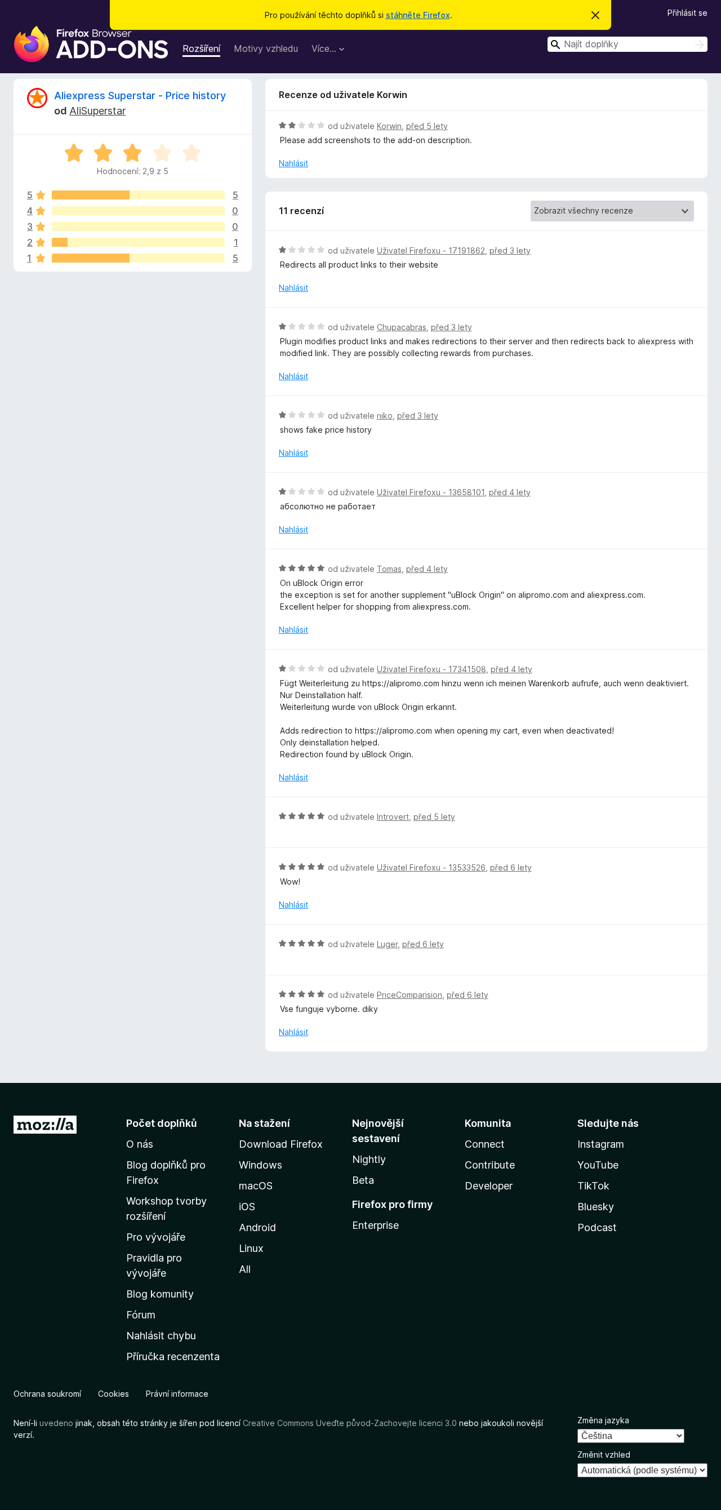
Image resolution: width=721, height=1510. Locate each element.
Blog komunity (160, 1294)
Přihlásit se (687, 12)
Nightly (369, 1159)
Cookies (113, 1393)
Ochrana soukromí (47, 1393)
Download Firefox (281, 1144)
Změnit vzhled (603, 1454)
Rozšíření (201, 48)
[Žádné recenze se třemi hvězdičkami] (138, 226)
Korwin (389, 126)
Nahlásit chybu (161, 1336)
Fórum (140, 1315)
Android (257, 1227)
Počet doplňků (161, 1123)
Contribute (490, 1165)
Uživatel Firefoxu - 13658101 (430, 492)
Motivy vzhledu (266, 48)
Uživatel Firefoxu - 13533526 (431, 867)
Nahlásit (293, 163)
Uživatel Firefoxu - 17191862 (431, 250)
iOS (247, 1207)
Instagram (600, 1144)
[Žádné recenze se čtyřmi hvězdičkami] (138, 210)
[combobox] (627, 44)
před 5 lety (427, 126)
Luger (387, 944)
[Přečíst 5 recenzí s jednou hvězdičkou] (138, 258)
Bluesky (595, 1207)
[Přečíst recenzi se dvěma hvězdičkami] (138, 242)
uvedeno (57, 1423)
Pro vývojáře (155, 1237)
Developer (489, 1186)
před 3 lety (510, 250)
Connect (485, 1144)
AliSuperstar (97, 111)
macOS (256, 1186)
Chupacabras (401, 327)
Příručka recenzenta (173, 1356)
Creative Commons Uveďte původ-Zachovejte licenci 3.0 (350, 1423)
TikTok (593, 1186)
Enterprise (375, 1225)
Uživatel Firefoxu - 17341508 (431, 669)
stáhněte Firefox (418, 15)
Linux (251, 1248)
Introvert (393, 816)
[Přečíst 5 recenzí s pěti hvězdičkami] (138, 194)
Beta (363, 1180)
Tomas (389, 569)
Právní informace (177, 1393)
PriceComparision (409, 995)
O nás (139, 1144)
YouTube (597, 1165)
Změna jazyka (603, 1420)
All (245, 1269)
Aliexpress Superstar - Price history (140, 95)
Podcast (597, 1227)
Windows (260, 1165)
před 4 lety (510, 492)
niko (385, 415)
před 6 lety (511, 867)
